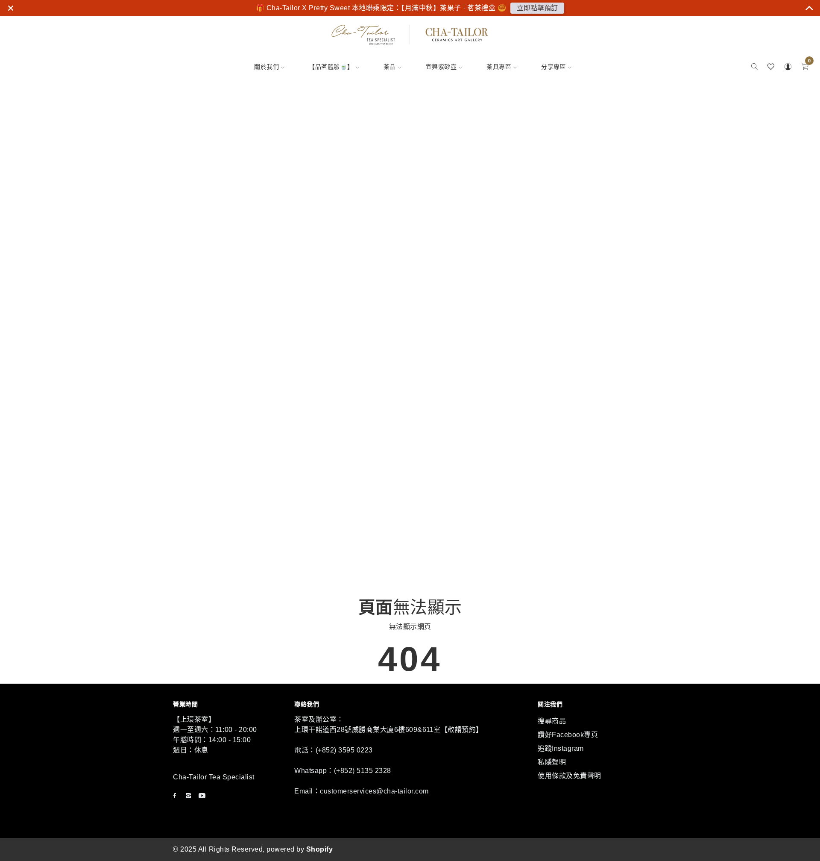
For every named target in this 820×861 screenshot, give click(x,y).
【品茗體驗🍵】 (331, 66)
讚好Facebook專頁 (568, 734)
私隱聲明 (552, 762)
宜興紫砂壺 (441, 66)
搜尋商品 (552, 721)
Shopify (319, 849)
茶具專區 (498, 66)
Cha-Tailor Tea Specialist (214, 777)
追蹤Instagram (561, 748)
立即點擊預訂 (537, 8)
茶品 (390, 66)
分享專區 (553, 66)
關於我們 (266, 66)
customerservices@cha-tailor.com (374, 791)
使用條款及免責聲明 (569, 775)
